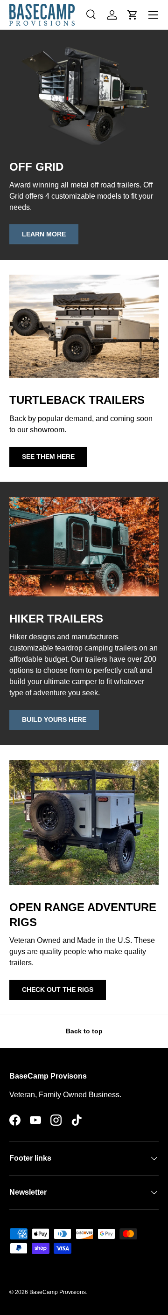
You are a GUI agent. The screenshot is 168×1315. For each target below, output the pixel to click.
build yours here (54, 719)
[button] (132, 15)
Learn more (44, 234)
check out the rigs (57, 989)
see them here (48, 456)
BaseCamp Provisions (57, 1292)
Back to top (84, 1031)
